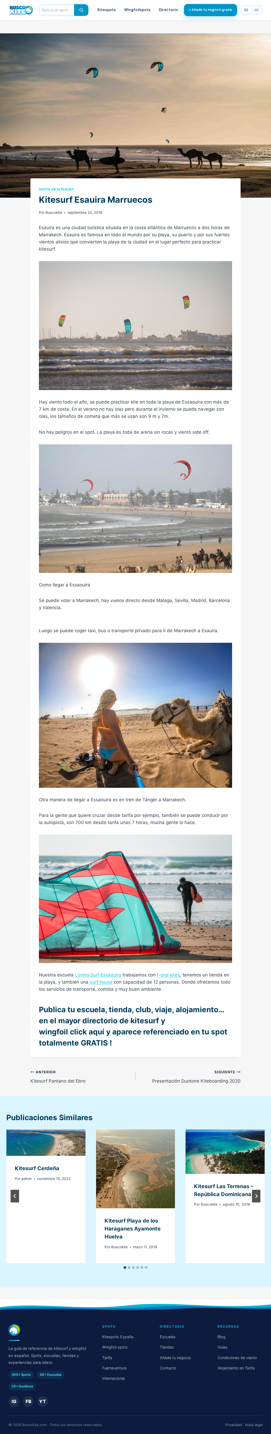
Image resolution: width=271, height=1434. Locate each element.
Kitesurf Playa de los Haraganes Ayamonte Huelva (133, 1229)
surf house (101, 982)
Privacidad (233, 1425)
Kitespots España (117, 1337)
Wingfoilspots (137, 9)
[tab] (125, 1267)
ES (246, 10)
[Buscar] (81, 10)
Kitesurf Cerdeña (37, 1168)
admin (26, 1179)
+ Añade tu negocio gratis (210, 10)
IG (14, 1401)
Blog (221, 1337)
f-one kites (168, 975)
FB (28, 1401)
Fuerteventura (114, 1368)
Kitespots (106, 9)
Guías (223, 1347)
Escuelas (168, 1337)
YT (42, 1401)
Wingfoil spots (115, 1347)
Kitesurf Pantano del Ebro (57, 1077)
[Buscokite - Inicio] (21, 10)
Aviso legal (254, 1425)
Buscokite (54, 212)
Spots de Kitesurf (56, 189)
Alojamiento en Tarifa (236, 1368)
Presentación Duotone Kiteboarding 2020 (196, 1077)
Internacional (113, 1378)
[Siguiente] (256, 1196)
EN (256, 10)
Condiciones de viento (237, 1357)
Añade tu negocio (175, 1357)
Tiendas (167, 1347)
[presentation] (45, 1142)
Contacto (168, 1368)
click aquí (87, 1031)
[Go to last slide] (15, 1196)
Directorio (168, 9)
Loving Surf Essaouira (98, 975)
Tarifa (107, 1357)
